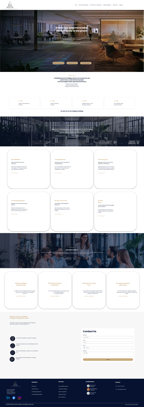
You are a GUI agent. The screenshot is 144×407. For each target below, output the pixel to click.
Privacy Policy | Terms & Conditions (131, 404)
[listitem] (28, 169)
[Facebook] (14, 398)
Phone (84, 345)
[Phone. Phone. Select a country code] (85, 347)
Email (84, 340)
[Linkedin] (8, 398)
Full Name (85, 335)
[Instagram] (19, 398)
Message (85, 350)
